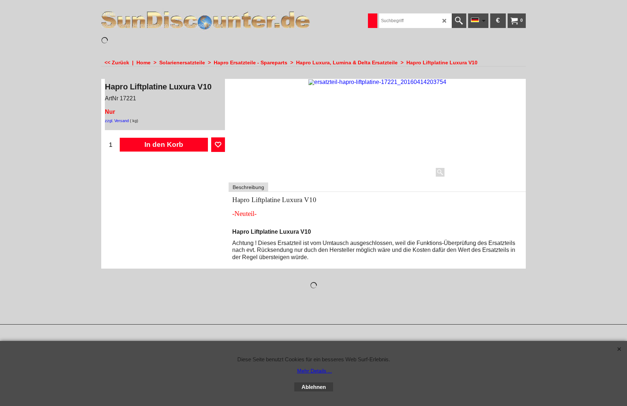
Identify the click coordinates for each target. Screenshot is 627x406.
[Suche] (459, 20)
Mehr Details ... (314, 371)
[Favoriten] (218, 145)
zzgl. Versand (117, 120)
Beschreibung (248, 187)
